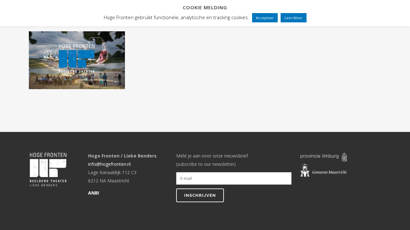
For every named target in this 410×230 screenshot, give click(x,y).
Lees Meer (293, 17)
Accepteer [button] (265, 17)
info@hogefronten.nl (109, 164)
